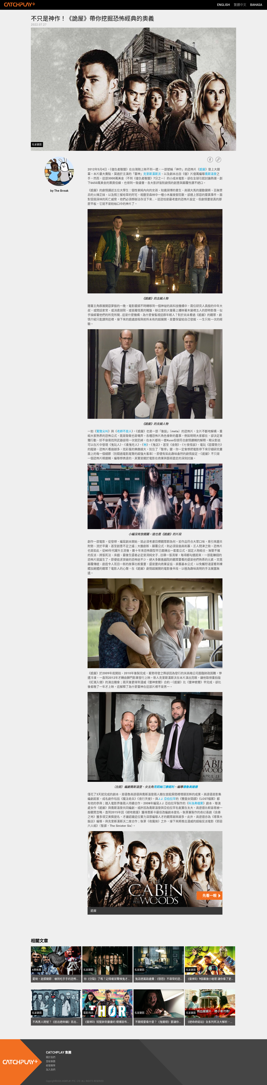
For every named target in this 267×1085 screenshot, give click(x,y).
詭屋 (202, 169)
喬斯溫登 (211, 174)
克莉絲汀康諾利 (164, 787)
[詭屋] (155, 873)
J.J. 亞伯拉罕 (167, 799)
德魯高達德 (190, 787)
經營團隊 (50, 1065)
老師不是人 (124, 431)
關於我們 (50, 1057)
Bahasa (256, 5)
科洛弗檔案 (195, 803)
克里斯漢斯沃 (152, 174)
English (223, 5)
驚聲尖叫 (102, 431)
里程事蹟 (50, 1061)
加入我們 (50, 1069)
